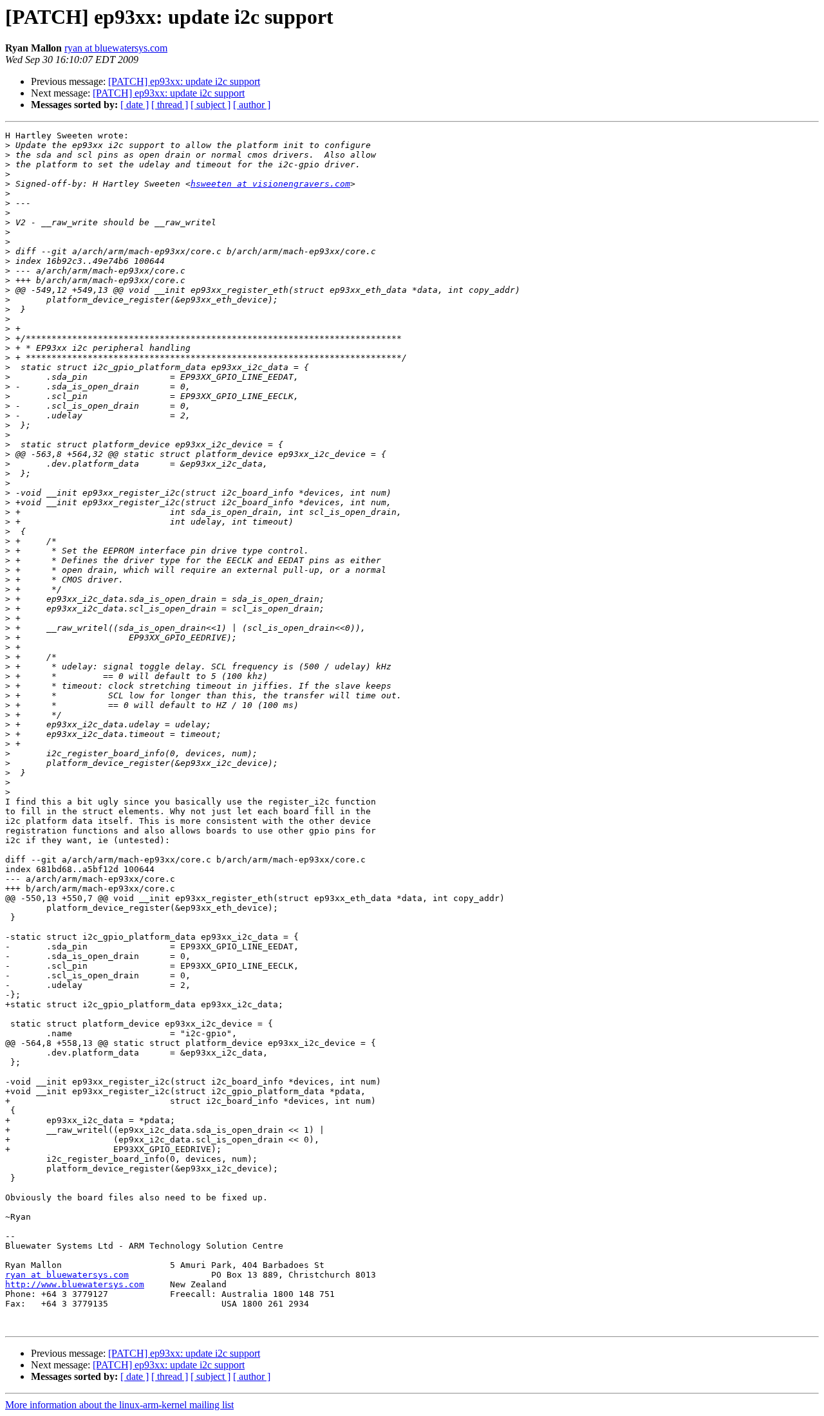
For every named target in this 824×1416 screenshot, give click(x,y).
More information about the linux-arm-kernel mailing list (119, 1404)
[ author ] (251, 104)
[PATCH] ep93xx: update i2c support (184, 81)
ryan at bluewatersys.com (115, 47)
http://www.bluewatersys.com (74, 1284)
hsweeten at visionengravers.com (270, 184)
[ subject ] (210, 104)
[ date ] (134, 104)
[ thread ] (169, 104)
